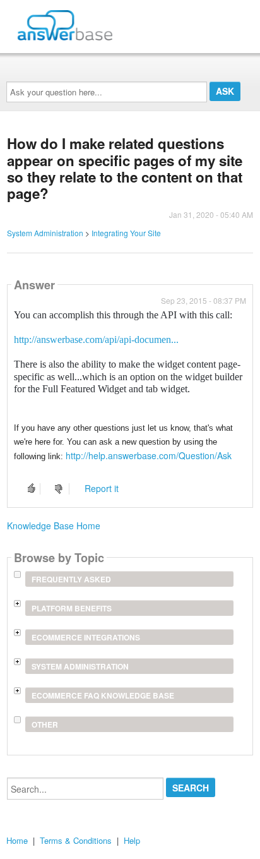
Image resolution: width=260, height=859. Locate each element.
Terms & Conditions (76, 840)
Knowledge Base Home (53, 525)
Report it (102, 488)
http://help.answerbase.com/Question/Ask (149, 455)
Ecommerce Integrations (86, 637)
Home (17, 840)
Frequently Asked (71, 579)
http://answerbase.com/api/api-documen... (96, 339)
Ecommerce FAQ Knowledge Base (103, 695)
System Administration (45, 232)
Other (45, 724)
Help (132, 840)
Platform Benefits (72, 608)
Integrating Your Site (126, 232)
